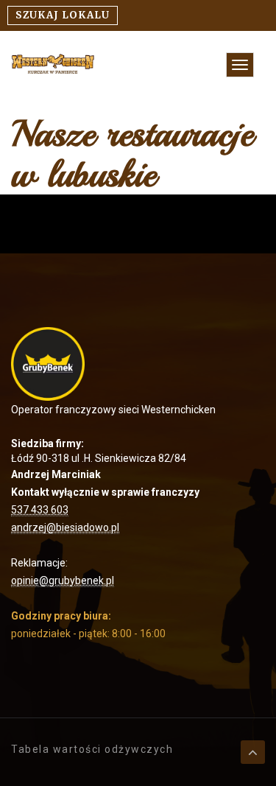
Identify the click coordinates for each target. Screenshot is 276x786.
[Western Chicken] (53, 63)
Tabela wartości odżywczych (92, 749)
